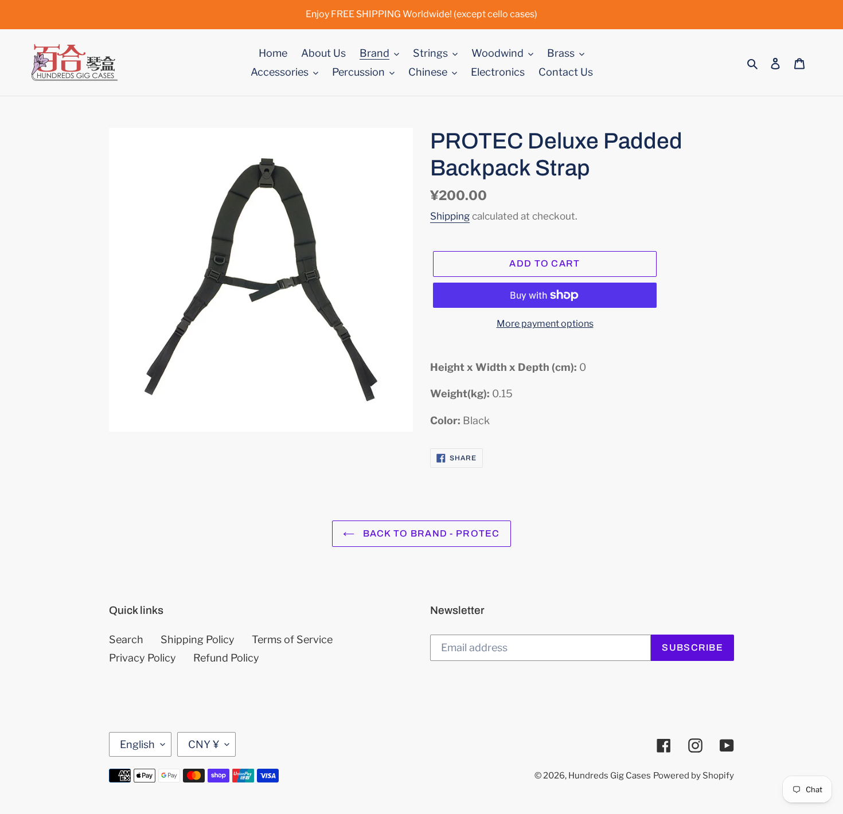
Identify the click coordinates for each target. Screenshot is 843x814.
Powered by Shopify (693, 775)
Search (126, 639)
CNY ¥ (203, 744)
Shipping (450, 216)
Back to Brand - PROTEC (429, 533)
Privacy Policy (142, 658)
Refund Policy (226, 658)
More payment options (545, 323)
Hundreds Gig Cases (609, 775)
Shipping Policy (198, 639)
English (137, 744)
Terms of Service (292, 639)
